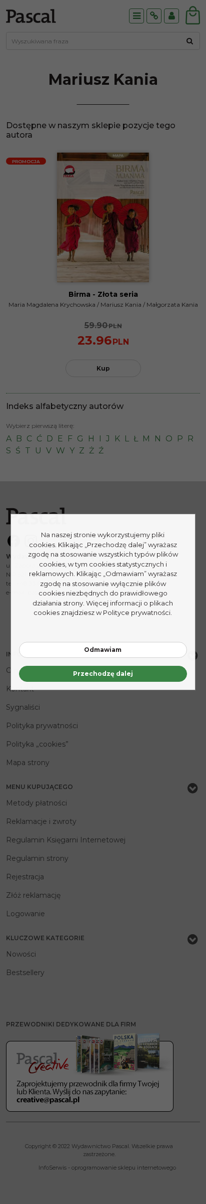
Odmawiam (103, 649)
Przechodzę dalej (103, 673)
